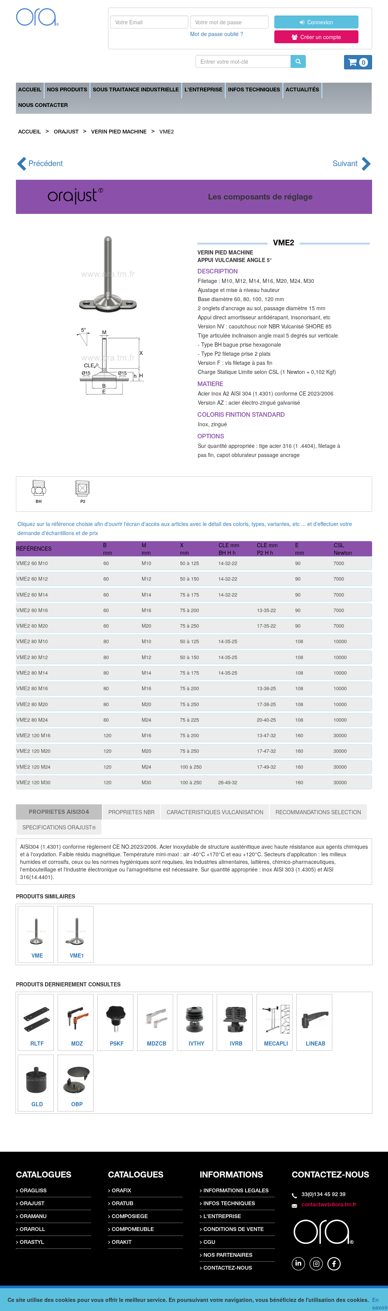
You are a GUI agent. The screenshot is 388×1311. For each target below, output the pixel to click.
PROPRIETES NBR (131, 812)
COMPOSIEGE (130, 1217)
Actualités (302, 90)
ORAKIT (121, 1242)
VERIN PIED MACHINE (119, 132)
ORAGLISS (33, 1191)
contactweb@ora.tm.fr (329, 1205)
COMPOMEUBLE (133, 1229)
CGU (209, 1242)
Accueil (29, 90)
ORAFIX (121, 1191)
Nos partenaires (227, 1255)
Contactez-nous (227, 1268)
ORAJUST (66, 132)
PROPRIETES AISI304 (59, 812)
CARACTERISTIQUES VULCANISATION (215, 812)
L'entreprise (203, 90)
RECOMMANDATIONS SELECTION (318, 812)
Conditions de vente (233, 1229)
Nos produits (67, 90)
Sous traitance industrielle (136, 90)
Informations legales (236, 1191)
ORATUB (122, 1204)
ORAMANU (33, 1217)
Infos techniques (254, 90)
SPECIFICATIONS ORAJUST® (59, 827)
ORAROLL (32, 1229)
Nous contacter (43, 105)
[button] (194, 563)
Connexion (318, 22)
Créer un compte (319, 37)
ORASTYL (32, 1242)
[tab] (194, 563)
